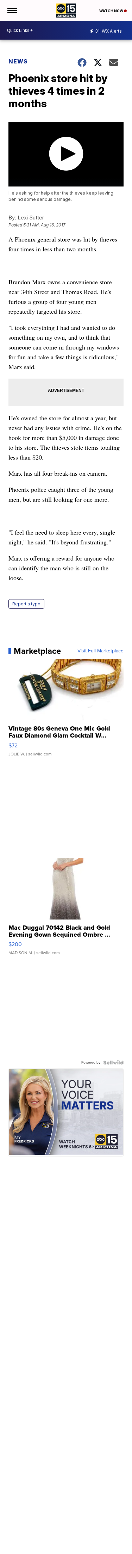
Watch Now (111, 11)
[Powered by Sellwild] (113, 1062)
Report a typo (26, 603)
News (18, 61)
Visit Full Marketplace (100, 651)
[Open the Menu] (11, 10)
